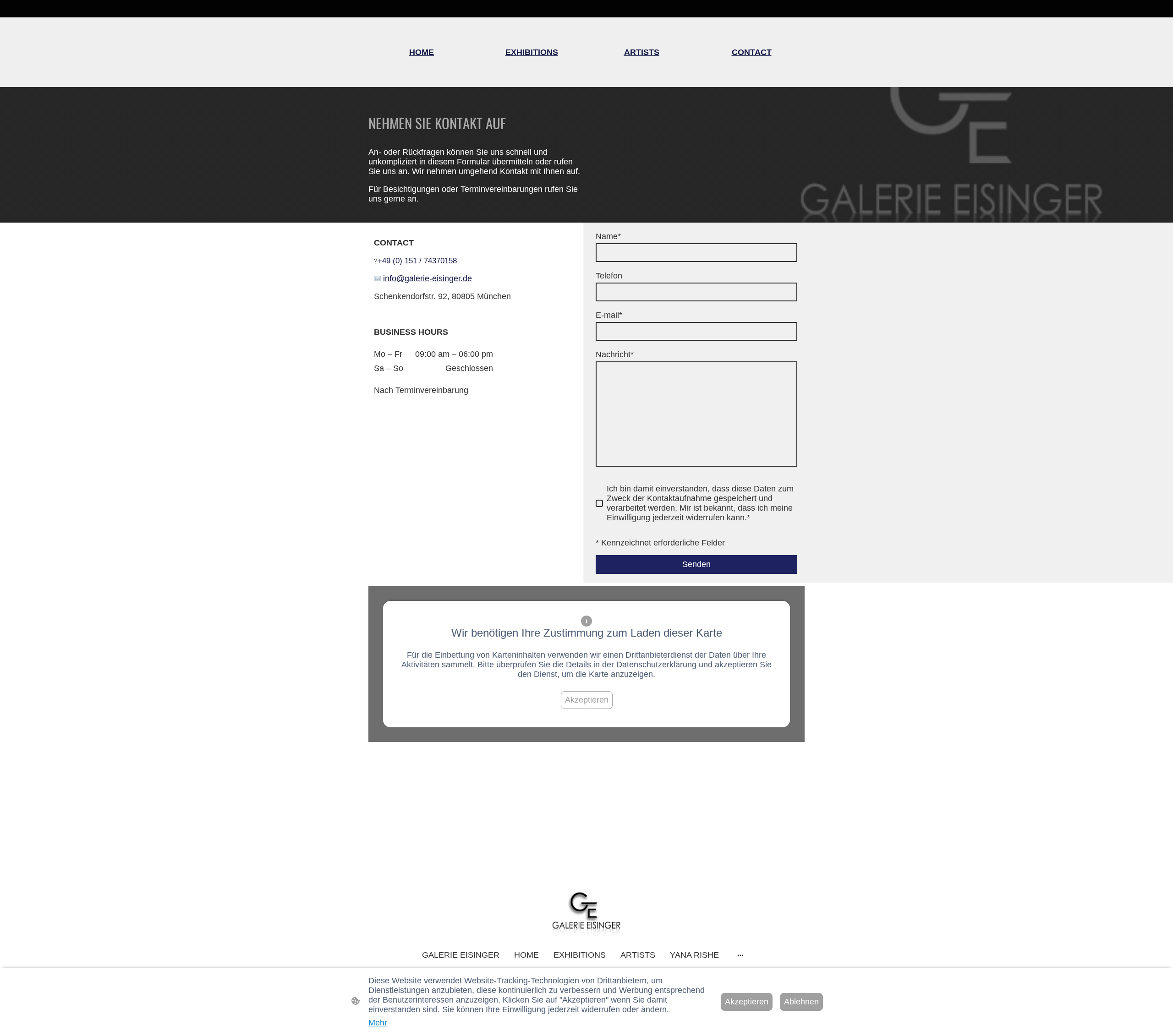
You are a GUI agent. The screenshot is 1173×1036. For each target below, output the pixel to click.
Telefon (609, 275)
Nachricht (615, 354)
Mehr (377, 1022)
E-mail (609, 315)
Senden (696, 564)
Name (608, 236)
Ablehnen (801, 1001)
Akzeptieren (586, 699)
